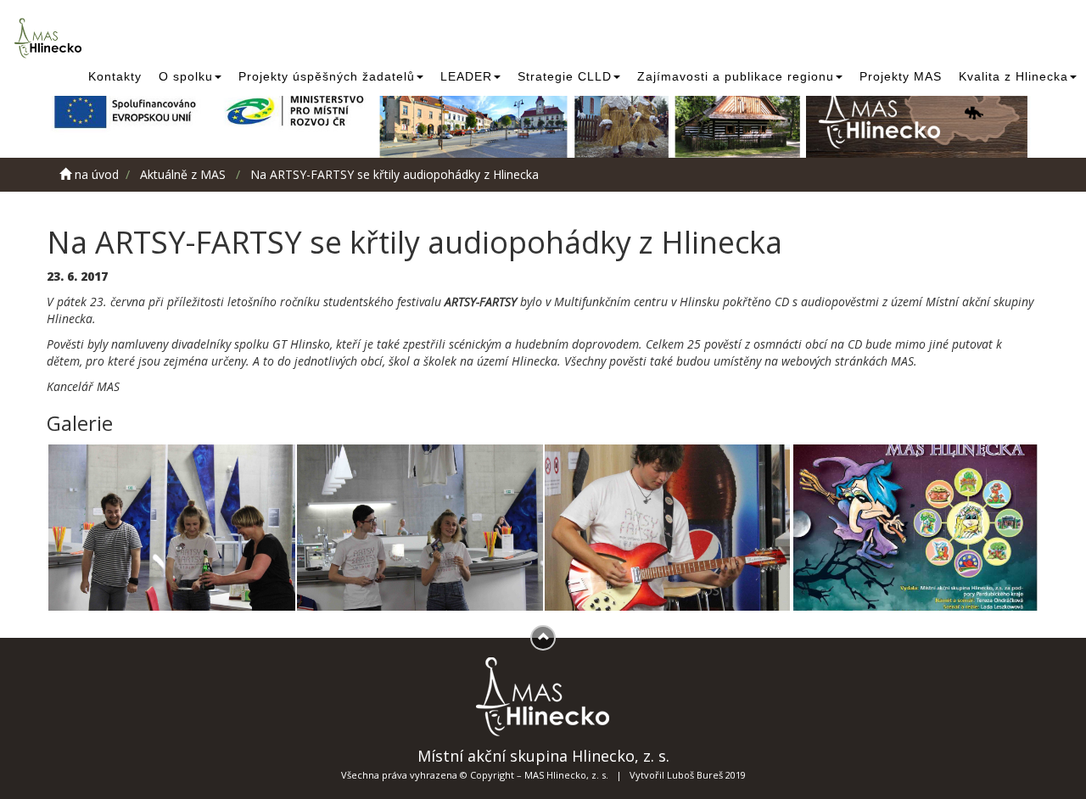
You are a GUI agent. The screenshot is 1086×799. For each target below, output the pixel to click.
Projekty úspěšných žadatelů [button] (326, 76)
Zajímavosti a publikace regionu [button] (735, 76)
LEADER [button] (466, 76)
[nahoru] (543, 638)
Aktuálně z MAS (183, 174)
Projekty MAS (900, 76)
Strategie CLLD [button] (565, 76)
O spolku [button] (186, 76)
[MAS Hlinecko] (51, 38)
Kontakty (115, 76)
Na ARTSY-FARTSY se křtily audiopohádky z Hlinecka (394, 174)
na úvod (95, 174)
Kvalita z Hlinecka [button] (1013, 76)
